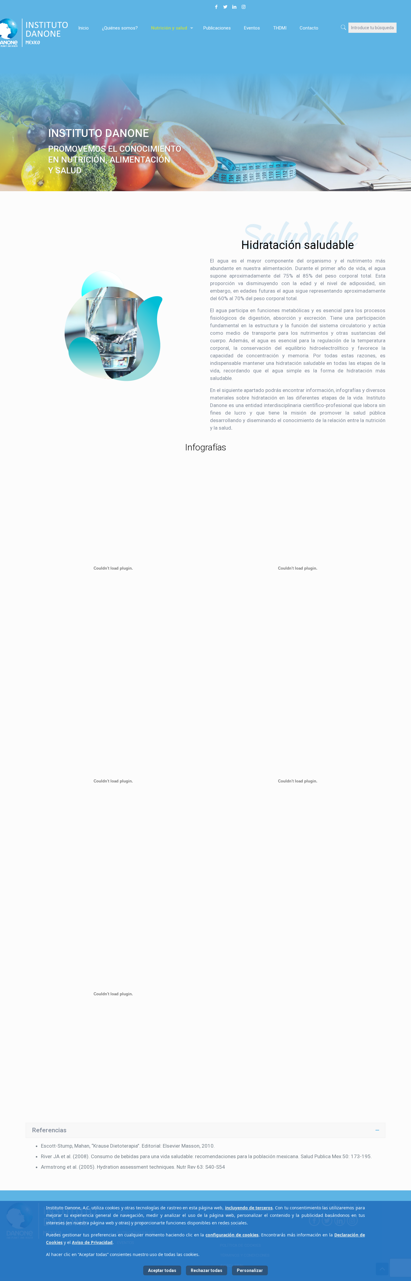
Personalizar (250, 1270)
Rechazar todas (206, 1270)
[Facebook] (216, 7)
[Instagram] (243, 7)
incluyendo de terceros (249, 1208)
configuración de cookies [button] (232, 1235)
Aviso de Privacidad (92, 1242)
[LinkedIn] (234, 7)
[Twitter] (225, 7)
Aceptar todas (162, 1270)
